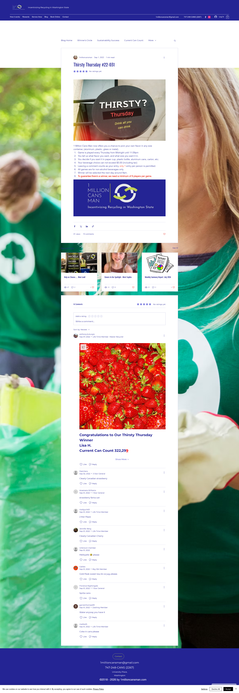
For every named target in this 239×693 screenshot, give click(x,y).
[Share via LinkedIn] (87, 226)
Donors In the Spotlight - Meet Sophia (118, 277)
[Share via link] (93, 226)
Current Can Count (133, 40)
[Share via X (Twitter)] (81, 226)
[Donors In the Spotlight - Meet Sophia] (120, 263)
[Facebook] (205, 17)
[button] (227, 17)
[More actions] (164, 57)
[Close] (236, 689)
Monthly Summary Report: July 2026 (158, 277)
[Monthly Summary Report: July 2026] (160, 263)
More (150, 40)
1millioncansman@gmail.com (167, 17)
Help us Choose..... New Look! (74, 277)
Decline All (216, 689)
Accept (228, 689)
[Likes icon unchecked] (81, 464)
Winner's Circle (84, 40)
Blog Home (66, 40)
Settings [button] (204, 689)
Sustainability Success (108, 40)
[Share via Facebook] (74, 226)
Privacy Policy (98, 689)
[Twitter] (209, 17)
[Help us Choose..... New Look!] (79, 263)
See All (175, 248)
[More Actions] (164, 335)
